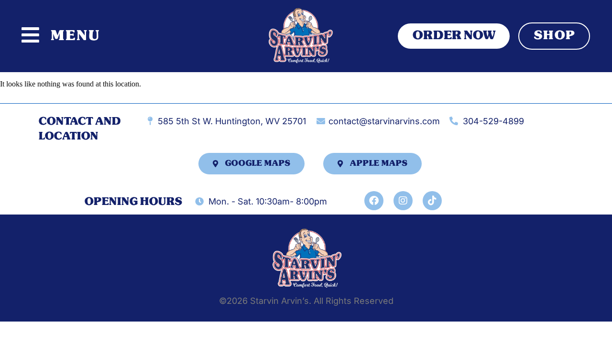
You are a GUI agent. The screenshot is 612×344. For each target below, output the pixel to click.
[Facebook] (373, 200)
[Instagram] (403, 200)
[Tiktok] (432, 200)
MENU (75, 36)
